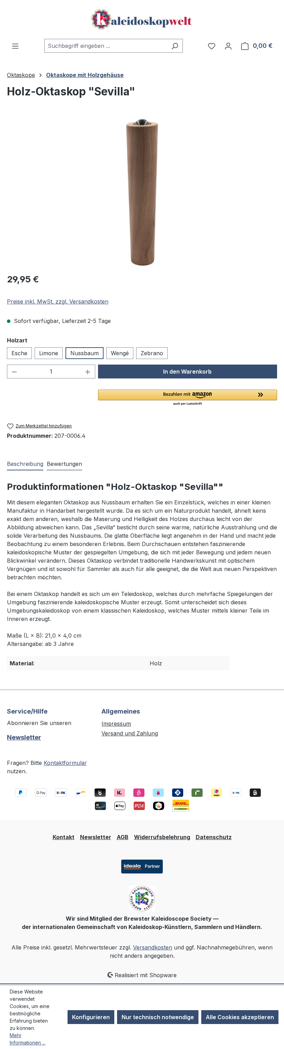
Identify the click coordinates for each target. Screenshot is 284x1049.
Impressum (116, 723)
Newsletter (24, 737)
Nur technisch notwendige (158, 1017)
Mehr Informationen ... (27, 1039)
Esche (19, 353)
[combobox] (105, 46)
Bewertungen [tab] (64, 463)
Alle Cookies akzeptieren (240, 1017)
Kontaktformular (65, 762)
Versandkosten (152, 947)
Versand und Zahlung (129, 733)
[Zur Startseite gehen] (142, 19)
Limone (48, 353)
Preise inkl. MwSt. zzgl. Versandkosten (57, 301)
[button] (187, 398)
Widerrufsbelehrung (162, 837)
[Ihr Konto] (228, 46)
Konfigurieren (91, 1017)
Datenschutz (214, 837)
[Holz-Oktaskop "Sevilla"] (142, 192)
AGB (122, 837)
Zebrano (152, 353)
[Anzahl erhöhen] (88, 371)
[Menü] (15, 46)
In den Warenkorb (187, 371)
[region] (142, 192)
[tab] (25, 464)
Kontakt (63, 837)
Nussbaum (84, 353)
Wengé (120, 353)
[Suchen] (175, 46)
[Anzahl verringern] (14, 371)
